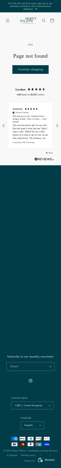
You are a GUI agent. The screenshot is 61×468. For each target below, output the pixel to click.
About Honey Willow (19, 188)
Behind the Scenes (17, 213)
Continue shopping (30, 69)
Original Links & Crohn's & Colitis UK (29, 221)
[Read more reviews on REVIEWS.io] (44, 160)
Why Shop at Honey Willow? (23, 197)
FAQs (10, 306)
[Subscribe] (50, 366)
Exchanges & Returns (19, 282)
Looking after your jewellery (23, 298)
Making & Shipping (18, 273)
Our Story (12, 205)
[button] (7, 20)
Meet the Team (15, 229)
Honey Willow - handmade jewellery (30, 451)
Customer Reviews (17, 265)
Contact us (13, 246)
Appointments (14, 238)
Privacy (11, 314)
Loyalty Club (14, 290)
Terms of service (32, 461)
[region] (30, 126)
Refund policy (28, 455)
